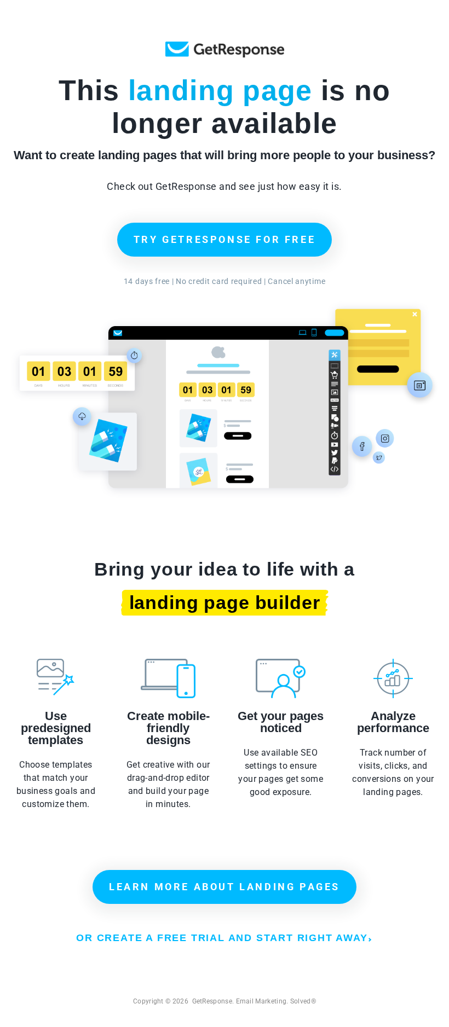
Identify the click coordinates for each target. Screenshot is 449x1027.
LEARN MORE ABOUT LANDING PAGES (224, 886)
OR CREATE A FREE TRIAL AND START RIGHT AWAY (221, 937)
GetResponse (224, 49)
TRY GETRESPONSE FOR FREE (224, 239)
